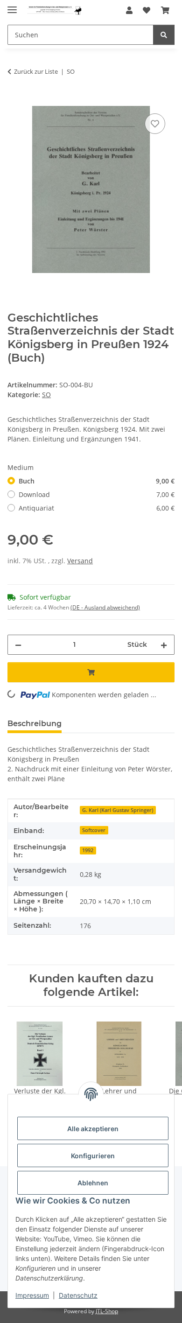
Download (97, 494)
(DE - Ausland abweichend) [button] (105, 607)
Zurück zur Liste (36, 71)
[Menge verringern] (18, 644)
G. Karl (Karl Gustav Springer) (117, 810)
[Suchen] (164, 35)
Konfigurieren (93, 1156)
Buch (97, 480)
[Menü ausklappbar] (12, 6)
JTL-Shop (107, 1311)
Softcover (93, 830)
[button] (129, 10)
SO (46, 394)
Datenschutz (78, 1295)
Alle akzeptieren (93, 1129)
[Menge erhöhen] (164, 644)
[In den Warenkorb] (14, 101)
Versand (80, 560)
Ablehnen (92, 1183)
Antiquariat (97, 508)
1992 (87, 850)
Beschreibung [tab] (34, 723)
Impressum (32, 1295)
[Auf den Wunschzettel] (155, 123)
